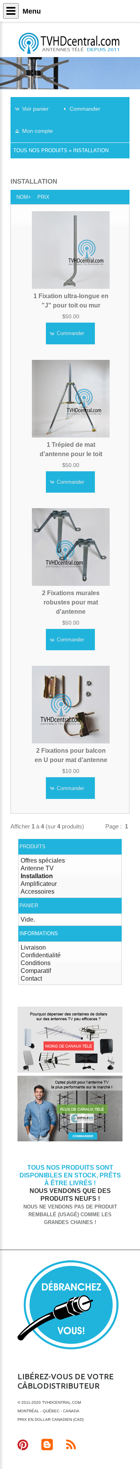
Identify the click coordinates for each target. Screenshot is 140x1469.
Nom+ (23, 197)
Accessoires (37, 891)
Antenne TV (37, 868)
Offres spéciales (43, 860)
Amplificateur (39, 883)
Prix (43, 197)
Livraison (33, 947)
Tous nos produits (40, 150)
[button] (35, 108)
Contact (31, 978)
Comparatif (36, 970)
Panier (28, 905)
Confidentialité (41, 955)
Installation (90, 150)
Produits (32, 846)
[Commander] (70, 1140)
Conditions (36, 963)
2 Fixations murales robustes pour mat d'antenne (71, 602)
